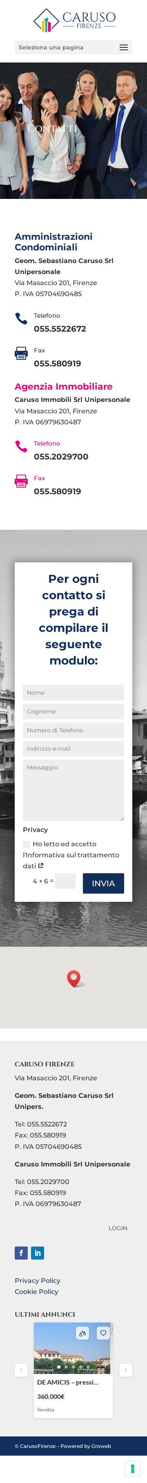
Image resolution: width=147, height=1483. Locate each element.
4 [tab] (80, 1367)
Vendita (45, 1409)
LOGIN (118, 1228)
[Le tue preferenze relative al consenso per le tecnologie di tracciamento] (132, 1468)
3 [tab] (73, 1367)
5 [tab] (88, 1367)
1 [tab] (58, 1367)
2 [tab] (66, 1367)
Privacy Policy (37, 1281)
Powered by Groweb (85, 1446)
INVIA (103, 883)
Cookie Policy (36, 1292)
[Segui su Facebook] (21, 1253)
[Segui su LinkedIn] (37, 1253)
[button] (76, 979)
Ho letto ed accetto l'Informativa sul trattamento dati (71, 855)
